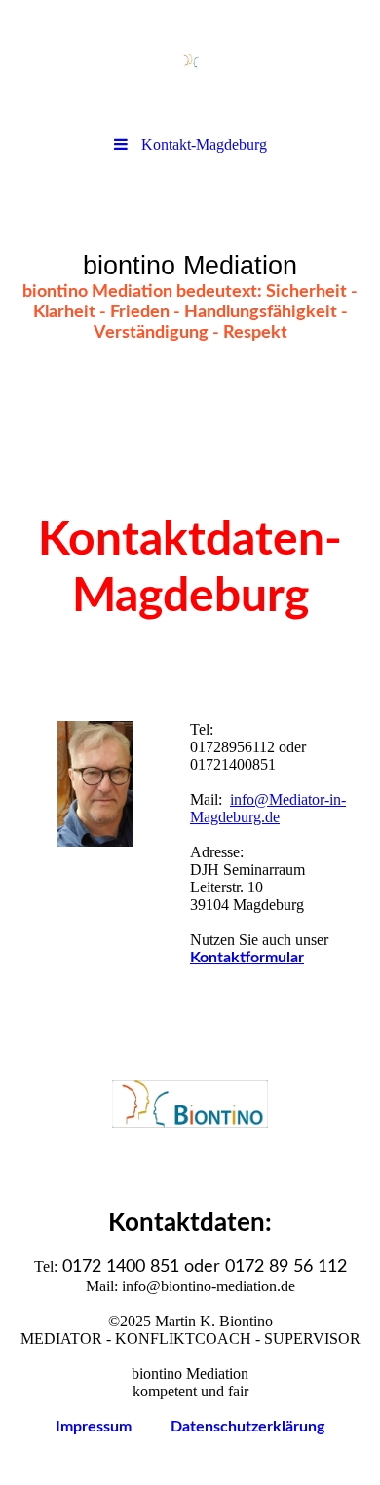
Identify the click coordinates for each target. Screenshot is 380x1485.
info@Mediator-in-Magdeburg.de (268, 808)
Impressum (113, 1426)
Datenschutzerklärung (247, 1426)
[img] (190, 63)
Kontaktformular (247, 957)
